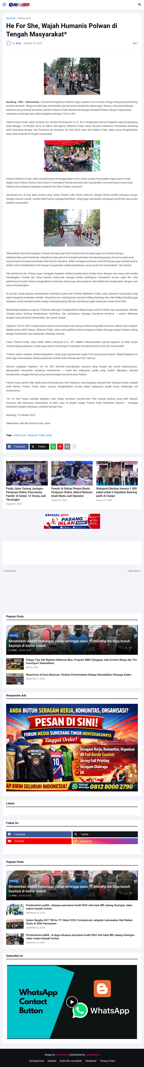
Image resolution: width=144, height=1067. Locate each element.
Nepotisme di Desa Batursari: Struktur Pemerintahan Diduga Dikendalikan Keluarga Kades (78, 674)
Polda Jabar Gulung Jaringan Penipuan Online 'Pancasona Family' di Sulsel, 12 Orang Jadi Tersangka (26, 494)
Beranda (10, 18)
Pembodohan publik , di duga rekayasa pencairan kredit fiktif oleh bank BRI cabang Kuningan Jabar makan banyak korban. (80, 936)
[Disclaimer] (39, 848)
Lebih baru (10, 570)
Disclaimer (91, 1060)
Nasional (32, 435)
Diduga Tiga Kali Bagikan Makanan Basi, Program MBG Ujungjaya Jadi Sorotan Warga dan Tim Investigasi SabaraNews (81, 661)
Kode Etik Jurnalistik (71, 1060)
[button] (4, 4)
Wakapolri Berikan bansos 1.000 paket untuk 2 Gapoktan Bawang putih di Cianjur (116, 492)
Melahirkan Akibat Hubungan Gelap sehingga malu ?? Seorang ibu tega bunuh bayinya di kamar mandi (69, 643)
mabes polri (24, 18)
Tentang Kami (36, 1060)
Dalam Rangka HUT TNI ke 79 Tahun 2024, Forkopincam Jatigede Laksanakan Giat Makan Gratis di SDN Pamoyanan (79, 922)
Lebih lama (134, 570)
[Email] (67, 447)
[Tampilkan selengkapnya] (74, 447)
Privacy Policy (107, 1060)
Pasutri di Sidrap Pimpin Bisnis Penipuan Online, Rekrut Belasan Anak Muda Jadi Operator (72, 492)
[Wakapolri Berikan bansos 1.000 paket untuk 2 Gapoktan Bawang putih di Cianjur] (117, 473)
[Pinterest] (60, 447)
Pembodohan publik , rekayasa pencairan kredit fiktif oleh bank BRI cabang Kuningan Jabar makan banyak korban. (79, 907)
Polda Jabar (45, 435)
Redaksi (52, 1060)
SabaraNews (93, 1054)
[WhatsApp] (53, 447)
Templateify (62, 1054)
